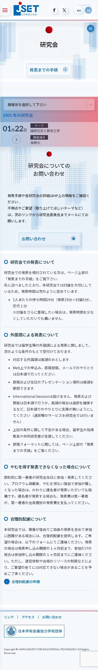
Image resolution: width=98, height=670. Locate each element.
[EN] (79, 10)
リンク (9, 617)
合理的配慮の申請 (25, 581)
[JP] (88, 10)
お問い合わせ (52, 617)
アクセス (27, 617)
